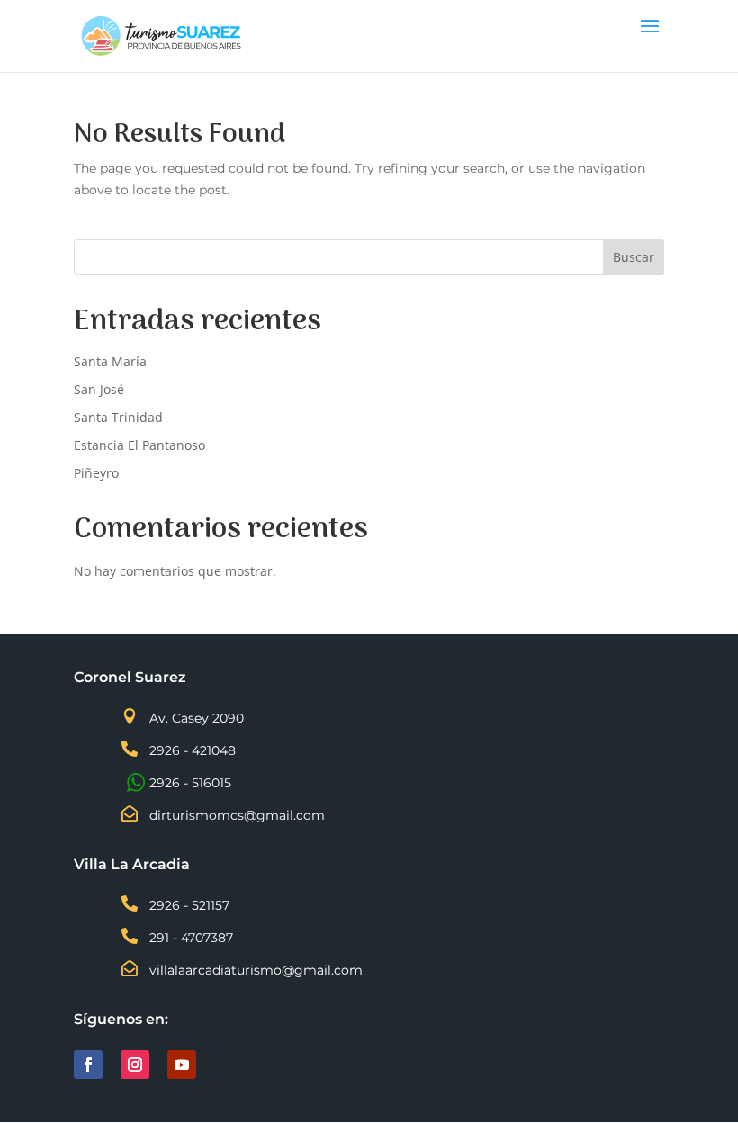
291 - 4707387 (191, 938)
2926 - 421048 (192, 750)
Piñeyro (96, 472)
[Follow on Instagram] (135, 1064)
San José (99, 389)
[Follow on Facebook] (88, 1064)
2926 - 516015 (190, 783)
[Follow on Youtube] (181, 1064)
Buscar (633, 256)
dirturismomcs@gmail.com (237, 815)
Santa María (110, 361)
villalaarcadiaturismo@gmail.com (256, 970)
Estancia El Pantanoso (139, 445)
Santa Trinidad (118, 417)
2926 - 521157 (189, 905)
